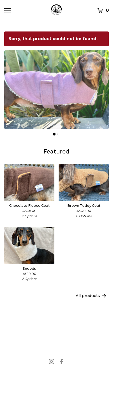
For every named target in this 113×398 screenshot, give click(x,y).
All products (88, 295)
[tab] (54, 133)
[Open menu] (7, 10)
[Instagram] (51, 361)
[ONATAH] (56, 10)
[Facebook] (61, 361)
